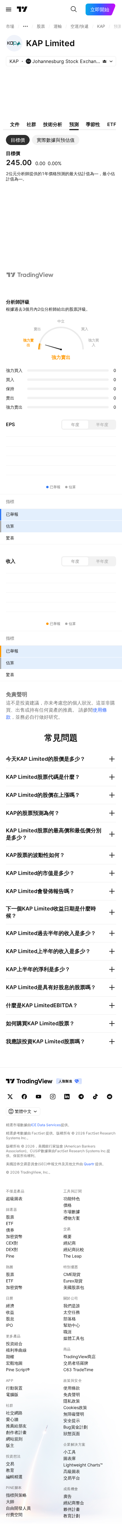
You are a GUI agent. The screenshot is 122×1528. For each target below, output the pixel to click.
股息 (10, 1318)
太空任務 (71, 1312)
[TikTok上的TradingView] (95, 1096)
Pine (10, 1255)
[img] (104, 61)
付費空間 (14, 1514)
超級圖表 (14, 1198)
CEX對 (12, 1242)
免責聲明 (71, 1394)
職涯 (67, 1331)
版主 (10, 1445)
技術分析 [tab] (52, 124)
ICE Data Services (46, 1125)
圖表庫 (69, 1458)
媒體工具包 (73, 1338)
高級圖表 (71, 1471)
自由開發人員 (18, 1508)
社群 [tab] (31, 124)
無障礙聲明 (73, 1413)
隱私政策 (71, 1400)
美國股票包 (73, 1287)
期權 (10, 1356)
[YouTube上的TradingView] (38, 1096)
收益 (10, 1312)
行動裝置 (14, 1387)
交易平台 (71, 1477)
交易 (10, 1463)
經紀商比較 (73, 1249)
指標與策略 (16, 1495)
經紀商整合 (73, 1502)
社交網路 (14, 1412)
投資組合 (14, 1343)
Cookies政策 (75, 1407)
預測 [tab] (74, 124)
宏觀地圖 (14, 1363)
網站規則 (14, 1438)
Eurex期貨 (73, 1280)
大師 (10, 1501)
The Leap (72, 1255)
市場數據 (71, 1211)
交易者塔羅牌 (75, 1363)
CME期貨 (72, 1274)
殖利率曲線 (16, 1350)
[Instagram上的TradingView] (53, 1096)
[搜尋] (74, 9)
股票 (10, 1216)
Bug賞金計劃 (75, 1426)
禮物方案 (71, 1218)
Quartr (89, 1164)
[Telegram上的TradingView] (81, 1096)
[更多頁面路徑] (25, 26)
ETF (9, 1223)
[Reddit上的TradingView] (109, 1096)
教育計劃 (71, 1515)
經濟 (10, 1305)
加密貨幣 (14, 1236)
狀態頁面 (71, 1433)
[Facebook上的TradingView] (24, 1096)
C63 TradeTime (78, 1369)
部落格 (69, 1318)
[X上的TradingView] (10, 1096)
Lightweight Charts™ (83, 1464)
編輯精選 (14, 1476)
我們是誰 (71, 1305)
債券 (10, 1229)
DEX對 (12, 1249)
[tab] (18, 140)
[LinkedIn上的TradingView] (67, 1096)
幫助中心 (71, 1325)
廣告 (67, 1496)
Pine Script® (18, 1369)
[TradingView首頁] (22, 9)
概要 (67, 1236)
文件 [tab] (15, 124)
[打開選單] (9, 9)
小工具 (69, 1451)
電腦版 (12, 1394)
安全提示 (71, 1420)
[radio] (75, 424)
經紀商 (69, 1242)
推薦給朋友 (16, 1425)
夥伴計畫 (71, 1509)
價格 (67, 1205)
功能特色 (71, 1198)
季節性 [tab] (93, 124)
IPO (9, 1325)
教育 (10, 1470)
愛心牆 (12, 1419)
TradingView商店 (79, 1356)
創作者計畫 (16, 1432)
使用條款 (71, 1387)
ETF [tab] (111, 124)
